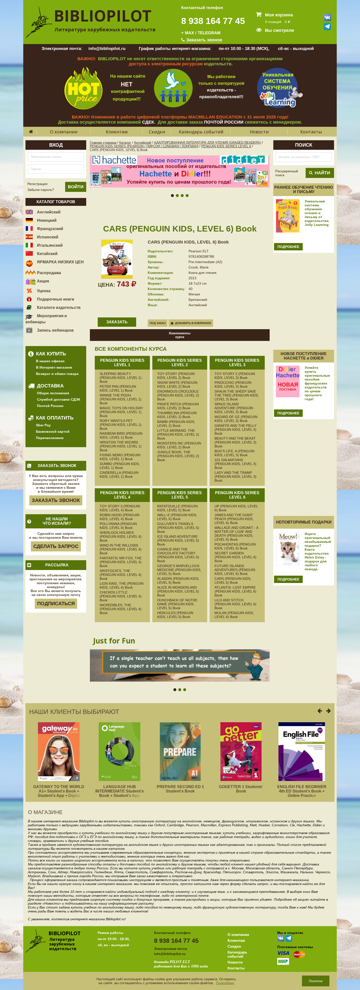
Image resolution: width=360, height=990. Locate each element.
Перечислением (49, 438)
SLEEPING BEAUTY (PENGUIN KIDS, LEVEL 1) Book (121, 378)
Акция (42, 281)
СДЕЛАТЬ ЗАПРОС (55, 546)
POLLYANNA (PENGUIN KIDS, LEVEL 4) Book (118, 526)
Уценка (43, 291)
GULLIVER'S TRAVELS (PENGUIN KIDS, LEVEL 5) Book (178, 528)
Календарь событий (201, 132)
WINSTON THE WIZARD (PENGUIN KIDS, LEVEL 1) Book (121, 446)
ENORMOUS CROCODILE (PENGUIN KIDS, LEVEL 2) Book (178, 395)
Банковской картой (53, 431)
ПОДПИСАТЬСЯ (56, 603)
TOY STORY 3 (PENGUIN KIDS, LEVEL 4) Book (120, 508)
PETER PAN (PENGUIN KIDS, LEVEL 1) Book (118, 388)
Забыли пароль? (40, 190)
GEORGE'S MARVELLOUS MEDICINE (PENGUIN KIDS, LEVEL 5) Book (179, 570)
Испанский (47, 237)
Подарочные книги (55, 299)
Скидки (157, 132)
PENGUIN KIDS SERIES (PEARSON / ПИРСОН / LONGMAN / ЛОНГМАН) (144, 146)
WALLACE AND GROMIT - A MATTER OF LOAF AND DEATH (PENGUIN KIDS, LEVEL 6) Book (236, 533)
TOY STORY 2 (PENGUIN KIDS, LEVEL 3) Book (235, 376)
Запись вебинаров (55, 330)
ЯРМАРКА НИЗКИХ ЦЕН (60, 262)
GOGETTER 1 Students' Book (241, 789)
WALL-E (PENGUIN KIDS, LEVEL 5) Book (177, 517)
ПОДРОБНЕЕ (288, 247)
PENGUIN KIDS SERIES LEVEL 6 (226, 146)
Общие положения (53, 393)
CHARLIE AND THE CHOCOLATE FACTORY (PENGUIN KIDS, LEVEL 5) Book (178, 555)
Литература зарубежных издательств (105, 29)
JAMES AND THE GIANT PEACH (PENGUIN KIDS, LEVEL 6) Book (234, 519)
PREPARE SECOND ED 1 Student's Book (180, 789)
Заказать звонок (203, 39)
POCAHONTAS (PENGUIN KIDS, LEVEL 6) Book (235, 546)
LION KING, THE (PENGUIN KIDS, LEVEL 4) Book (122, 585)
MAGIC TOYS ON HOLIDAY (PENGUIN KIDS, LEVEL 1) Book (121, 412)
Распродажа (48, 273)
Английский (48, 212)
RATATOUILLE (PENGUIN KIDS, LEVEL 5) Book (177, 508)
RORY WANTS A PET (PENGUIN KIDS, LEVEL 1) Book (121, 425)
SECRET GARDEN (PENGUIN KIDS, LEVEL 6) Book (235, 557)
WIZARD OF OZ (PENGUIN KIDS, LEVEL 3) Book (236, 419)
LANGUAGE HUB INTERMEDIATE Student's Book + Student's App (119, 791)
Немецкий (46, 220)
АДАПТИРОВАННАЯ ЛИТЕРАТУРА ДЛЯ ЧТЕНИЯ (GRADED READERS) (207, 142)
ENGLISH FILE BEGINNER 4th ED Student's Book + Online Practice (301, 791)
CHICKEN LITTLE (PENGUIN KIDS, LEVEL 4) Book (121, 596)
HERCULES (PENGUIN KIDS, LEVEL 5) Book (175, 615)
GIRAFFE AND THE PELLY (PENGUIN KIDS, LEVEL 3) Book (235, 429)
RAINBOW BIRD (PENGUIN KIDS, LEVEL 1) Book (121, 435)
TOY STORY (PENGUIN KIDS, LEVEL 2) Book (176, 376)
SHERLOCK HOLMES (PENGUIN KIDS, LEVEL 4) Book (121, 536)
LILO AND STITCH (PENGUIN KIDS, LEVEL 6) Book (235, 604)
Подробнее (225, 983)
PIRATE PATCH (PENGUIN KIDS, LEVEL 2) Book (178, 406)
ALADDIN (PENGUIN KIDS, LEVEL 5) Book (178, 580)
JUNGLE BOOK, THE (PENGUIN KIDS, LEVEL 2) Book (178, 456)
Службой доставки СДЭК (58, 399)
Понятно (316, 981)
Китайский (47, 254)
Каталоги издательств (58, 307)
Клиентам (117, 132)
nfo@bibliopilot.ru (170, 954)
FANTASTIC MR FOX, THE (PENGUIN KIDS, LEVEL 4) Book (121, 562)
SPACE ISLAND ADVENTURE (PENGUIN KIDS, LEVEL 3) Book (234, 408)
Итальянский (49, 245)
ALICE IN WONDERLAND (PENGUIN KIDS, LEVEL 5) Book (178, 591)
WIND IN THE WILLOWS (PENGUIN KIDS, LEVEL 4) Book (121, 549)
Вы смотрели (279, 30)
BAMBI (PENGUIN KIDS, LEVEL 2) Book (176, 424)
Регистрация (37, 184)
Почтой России (50, 406)
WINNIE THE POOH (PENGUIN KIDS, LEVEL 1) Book (121, 399)
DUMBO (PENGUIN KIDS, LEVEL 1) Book (120, 466)
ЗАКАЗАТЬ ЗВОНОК (56, 500)
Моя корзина (278, 14)
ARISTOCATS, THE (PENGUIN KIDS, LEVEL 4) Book (121, 575)
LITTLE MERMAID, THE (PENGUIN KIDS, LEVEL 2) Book (178, 434)
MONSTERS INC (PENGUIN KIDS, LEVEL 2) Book (179, 445)
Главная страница (103, 142)
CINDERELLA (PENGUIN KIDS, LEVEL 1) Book (119, 474)
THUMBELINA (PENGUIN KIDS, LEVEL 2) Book (177, 415)
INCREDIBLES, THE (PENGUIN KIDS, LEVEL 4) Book (121, 609)
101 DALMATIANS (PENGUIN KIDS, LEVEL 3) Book (235, 464)
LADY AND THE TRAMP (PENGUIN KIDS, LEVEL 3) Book (235, 476)
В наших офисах (50, 361)
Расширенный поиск (286, 173)
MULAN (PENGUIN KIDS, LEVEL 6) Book (234, 615)
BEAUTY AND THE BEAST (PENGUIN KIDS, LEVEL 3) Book (235, 442)
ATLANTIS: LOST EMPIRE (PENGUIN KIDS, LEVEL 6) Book (235, 591)
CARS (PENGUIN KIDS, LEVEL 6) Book (188, 242)
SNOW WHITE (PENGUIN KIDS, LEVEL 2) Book (177, 384)
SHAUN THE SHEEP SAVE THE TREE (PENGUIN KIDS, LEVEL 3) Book (237, 395)
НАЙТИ (322, 172)
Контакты (311, 132)
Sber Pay (43, 425)
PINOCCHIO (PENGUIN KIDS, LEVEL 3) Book (233, 384)
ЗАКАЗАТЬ (117, 322)
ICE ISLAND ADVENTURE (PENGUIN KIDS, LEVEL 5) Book (178, 540)
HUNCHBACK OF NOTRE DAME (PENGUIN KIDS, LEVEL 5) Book (177, 604)
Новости (259, 132)
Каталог (125, 142)
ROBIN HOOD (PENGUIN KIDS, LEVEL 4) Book (119, 517)
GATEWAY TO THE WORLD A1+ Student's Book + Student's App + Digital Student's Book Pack (58, 793)
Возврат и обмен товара (57, 374)
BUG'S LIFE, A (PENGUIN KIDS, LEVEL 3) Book (234, 453)
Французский (49, 229)
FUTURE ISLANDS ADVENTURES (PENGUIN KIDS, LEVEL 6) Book (235, 570)
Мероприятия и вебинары (46, 319)
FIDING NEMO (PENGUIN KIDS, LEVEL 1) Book (120, 457)
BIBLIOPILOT (102, 15)
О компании (63, 132)
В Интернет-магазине (54, 367)
